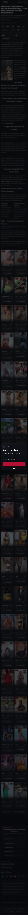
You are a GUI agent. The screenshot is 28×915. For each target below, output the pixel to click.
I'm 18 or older (14, 464)
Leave (14, 468)
